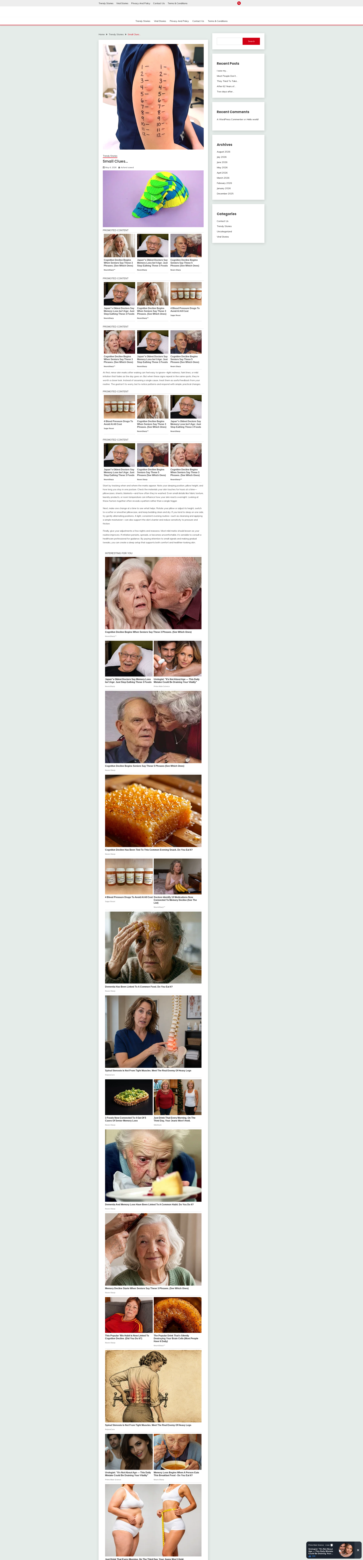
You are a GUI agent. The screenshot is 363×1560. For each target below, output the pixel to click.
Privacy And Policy (140, 3)
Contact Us (159, 3)
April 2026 (222, 172)
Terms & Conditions (177, 3)
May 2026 (222, 167)
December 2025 (225, 193)
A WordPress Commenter (230, 119)
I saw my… (222, 70)
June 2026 (222, 162)
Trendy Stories (106, 3)
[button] (153, 199)
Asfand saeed (127, 167)
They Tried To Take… (227, 81)
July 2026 (222, 157)
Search (251, 41)
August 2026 (223, 151)
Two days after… (225, 91)
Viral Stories (122, 3)
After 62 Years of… (226, 86)
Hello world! (252, 119)
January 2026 (224, 188)
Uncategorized (224, 231)
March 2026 (223, 177)
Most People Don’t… (227, 75)
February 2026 (224, 183)
